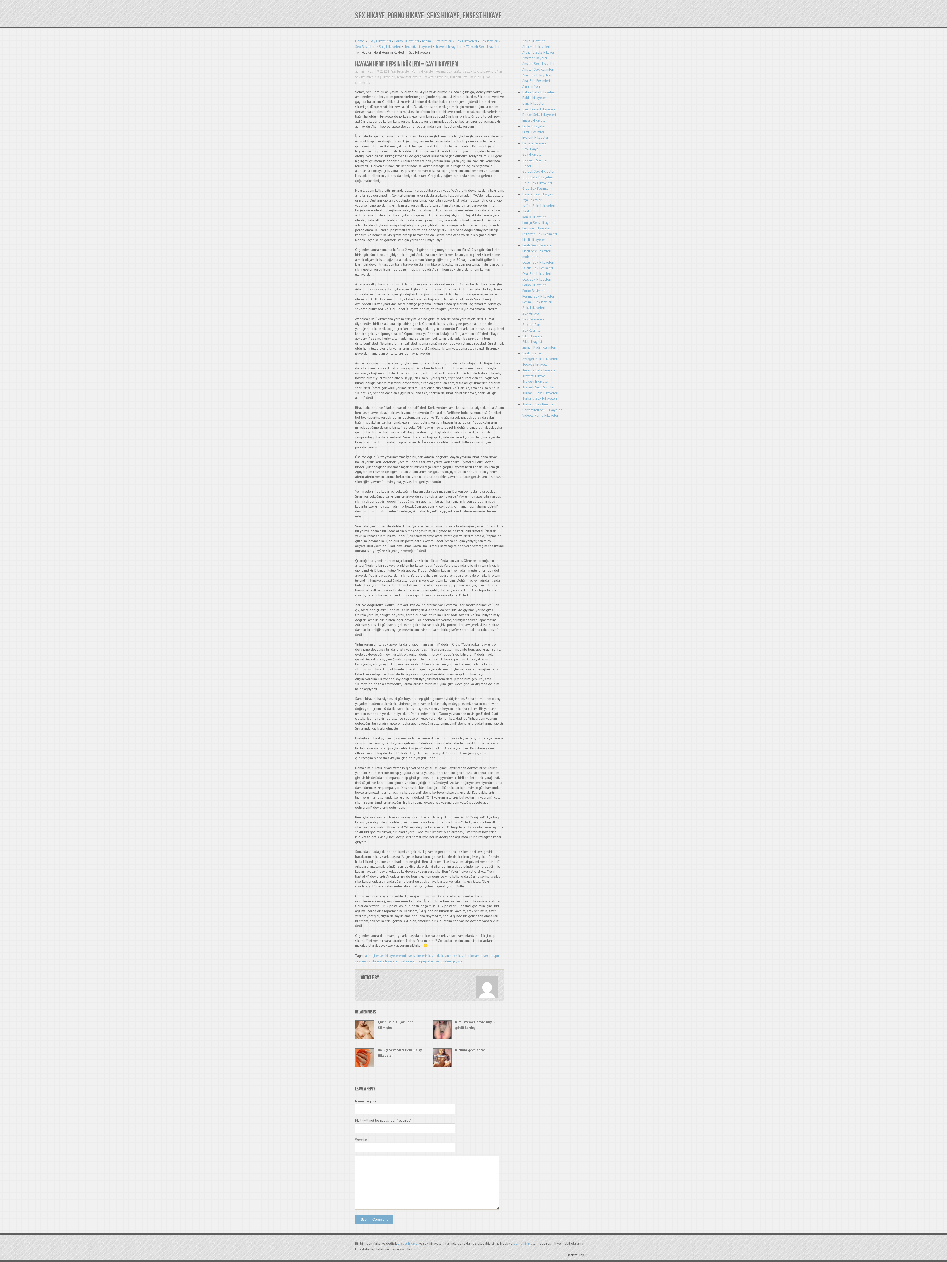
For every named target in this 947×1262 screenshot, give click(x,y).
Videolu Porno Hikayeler (540, 415)
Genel (526, 166)
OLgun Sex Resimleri (537, 268)
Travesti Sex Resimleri (538, 387)
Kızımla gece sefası (471, 1050)
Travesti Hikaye (533, 376)
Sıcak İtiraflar (531, 353)
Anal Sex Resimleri (536, 80)
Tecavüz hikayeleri (418, 46)
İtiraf (525, 211)
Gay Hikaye (530, 149)
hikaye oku (433, 955)
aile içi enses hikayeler (382, 955)
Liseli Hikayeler (533, 239)
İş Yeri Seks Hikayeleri (538, 205)
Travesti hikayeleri (448, 46)
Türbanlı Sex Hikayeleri (483, 46)
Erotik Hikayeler (534, 126)
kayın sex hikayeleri (455, 955)
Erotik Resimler (533, 132)
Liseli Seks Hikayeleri (538, 245)
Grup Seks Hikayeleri (537, 177)
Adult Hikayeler (533, 41)
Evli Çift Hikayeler (535, 137)
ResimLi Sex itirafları (437, 41)
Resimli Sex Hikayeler (538, 296)
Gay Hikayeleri (380, 41)
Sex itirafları (489, 41)
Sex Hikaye (530, 313)
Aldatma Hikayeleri (536, 46)
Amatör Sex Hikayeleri (538, 63)
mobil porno (531, 256)
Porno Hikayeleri (406, 41)
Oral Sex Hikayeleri (536, 273)
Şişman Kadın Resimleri (539, 347)
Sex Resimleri (365, 46)
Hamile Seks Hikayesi (538, 194)
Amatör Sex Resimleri (538, 69)
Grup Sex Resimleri (536, 188)
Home (359, 41)
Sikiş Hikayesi (532, 341)
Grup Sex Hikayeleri (537, 183)
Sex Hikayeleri (466, 41)
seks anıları (370, 961)
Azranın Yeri (531, 86)
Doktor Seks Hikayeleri (539, 115)
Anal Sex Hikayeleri (536, 75)
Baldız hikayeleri (534, 97)
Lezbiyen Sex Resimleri (539, 234)
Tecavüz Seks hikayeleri (540, 370)
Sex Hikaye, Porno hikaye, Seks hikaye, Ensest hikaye (428, 16)
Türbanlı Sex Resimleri (539, 404)
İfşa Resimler (532, 200)
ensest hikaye (408, 1243)
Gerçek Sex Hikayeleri (538, 171)
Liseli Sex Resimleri (536, 251)
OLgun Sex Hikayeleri (538, 262)
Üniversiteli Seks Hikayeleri (542, 410)
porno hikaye (523, 1243)
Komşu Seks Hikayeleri (539, 222)
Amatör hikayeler (534, 58)
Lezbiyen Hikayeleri (536, 228)
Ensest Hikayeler (534, 120)
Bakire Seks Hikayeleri (538, 92)
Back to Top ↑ (577, 1255)
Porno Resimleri (534, 290)
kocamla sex (479, 955)
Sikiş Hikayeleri (390, 46)
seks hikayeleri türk (392, 961)
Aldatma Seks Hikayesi (538, 52)
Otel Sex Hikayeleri (536, 279)
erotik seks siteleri (412, 955)
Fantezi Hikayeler (535, 143)
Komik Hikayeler (534, 217)
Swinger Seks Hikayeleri (540, 359)
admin (359, 71)
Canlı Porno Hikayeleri (538, 109)
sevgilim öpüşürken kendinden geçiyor (434, 961)
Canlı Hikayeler (533, 103)
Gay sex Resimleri (535, 160)
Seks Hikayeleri (533, 307)
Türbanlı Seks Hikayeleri (540, 393)
